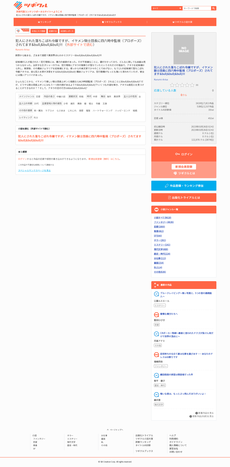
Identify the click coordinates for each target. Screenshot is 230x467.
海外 (109, 96)
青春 (35, 445)
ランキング (45, 21)
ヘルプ (172, 435)
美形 (72, 103)
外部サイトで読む (80, 44)
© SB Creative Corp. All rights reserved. (115, 461)
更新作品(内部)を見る (203, 416)
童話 (103, 438)
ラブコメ (49, 110)
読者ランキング (143, 441)
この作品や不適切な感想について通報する (36, 164)
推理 (88, 110)
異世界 (117, 96)
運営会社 (173, 448)
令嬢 (98, 103)
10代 (36, 103)
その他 (158, 345)
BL (102, 441)
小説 (34, 435)
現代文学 (159, 404)
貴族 (79, 103)
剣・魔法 (38, 110)
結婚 (135, 110)
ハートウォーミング (102, 110)
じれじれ (72, 110)
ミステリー (160, 305)
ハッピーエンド (122, 110)
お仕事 (104, 435)
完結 (81, 96)
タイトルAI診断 (143, 445)
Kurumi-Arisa (22, 49)
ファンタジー (161, 366)
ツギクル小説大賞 (183, 21)
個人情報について (178, 445)
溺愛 (81, 110)
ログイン (22, 158)
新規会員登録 (183, 167)
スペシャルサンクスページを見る (34, 170)
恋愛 (38, 96)
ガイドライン (175, 441)
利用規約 (173, 438)
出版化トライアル (144, 435)
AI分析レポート (67, 31)
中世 (95, 96)
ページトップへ (116, 429)
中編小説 (60, 96)
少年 (66, 103)
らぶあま (60, 110)
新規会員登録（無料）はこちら (104, 158)
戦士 (91, 103)
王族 (105, 103)
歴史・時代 (160, 385)
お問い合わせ (175, 451)
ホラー (70, 435)
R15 (36, 117)
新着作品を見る (206, 412)
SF (34, 448)
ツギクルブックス (113, 21)
